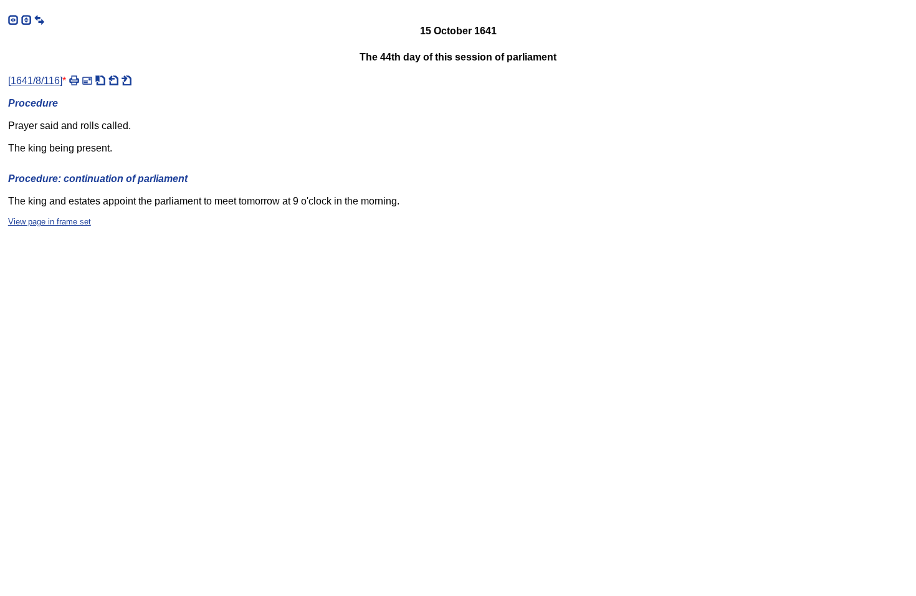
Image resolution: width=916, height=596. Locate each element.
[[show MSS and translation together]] (39, 20)
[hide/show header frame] (26, 20)
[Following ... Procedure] (126, 80)
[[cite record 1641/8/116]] (100, 80)
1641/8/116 (35, 80)
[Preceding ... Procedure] (113, 80)
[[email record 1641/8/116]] (87, 80)
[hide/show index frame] (13, 20)
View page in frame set (49, 221)
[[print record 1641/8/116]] (74, 80)
